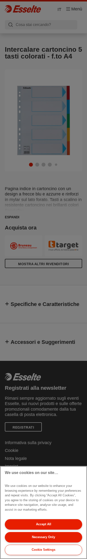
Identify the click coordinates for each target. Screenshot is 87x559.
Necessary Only (43, 537)
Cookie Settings (43, 549)
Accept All (43, 524)
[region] (43, 512)
